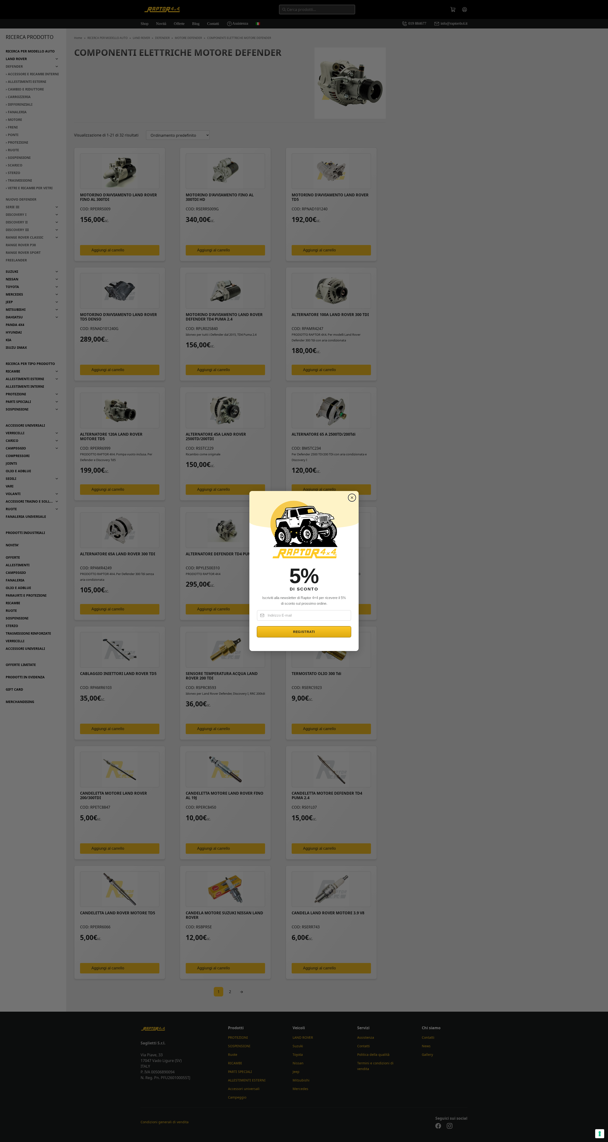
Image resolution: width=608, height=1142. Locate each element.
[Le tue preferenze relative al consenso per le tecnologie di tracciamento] (599, 1133)
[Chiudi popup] (352, 497)
